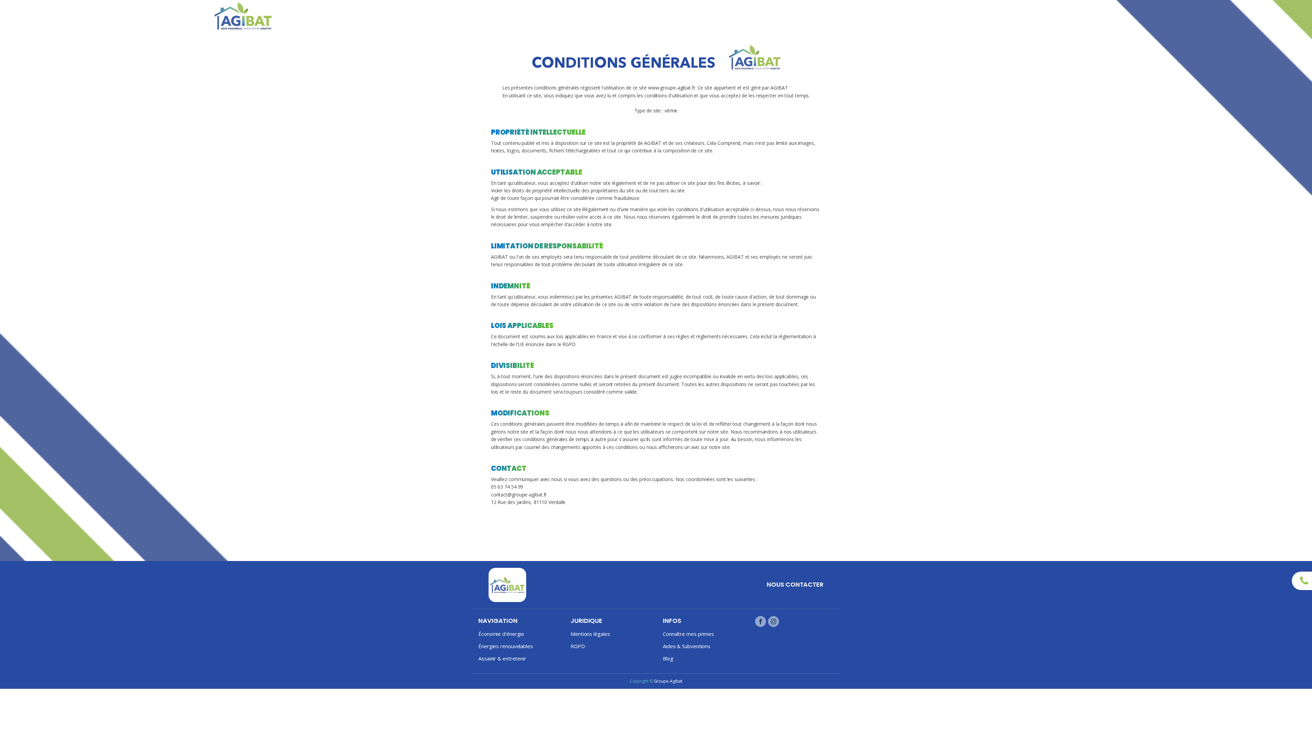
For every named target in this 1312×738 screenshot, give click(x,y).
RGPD (578, 646)
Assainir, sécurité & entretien (1048, 16)
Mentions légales (590, 633)
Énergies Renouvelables (974, 16)
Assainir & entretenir (502, 658)
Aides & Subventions (686, 646)
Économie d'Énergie (914, 16)
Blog (1102, 12)
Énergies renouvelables (505, 646)
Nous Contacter (795, 584)
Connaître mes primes (688, 633)
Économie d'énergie (501, 633)
